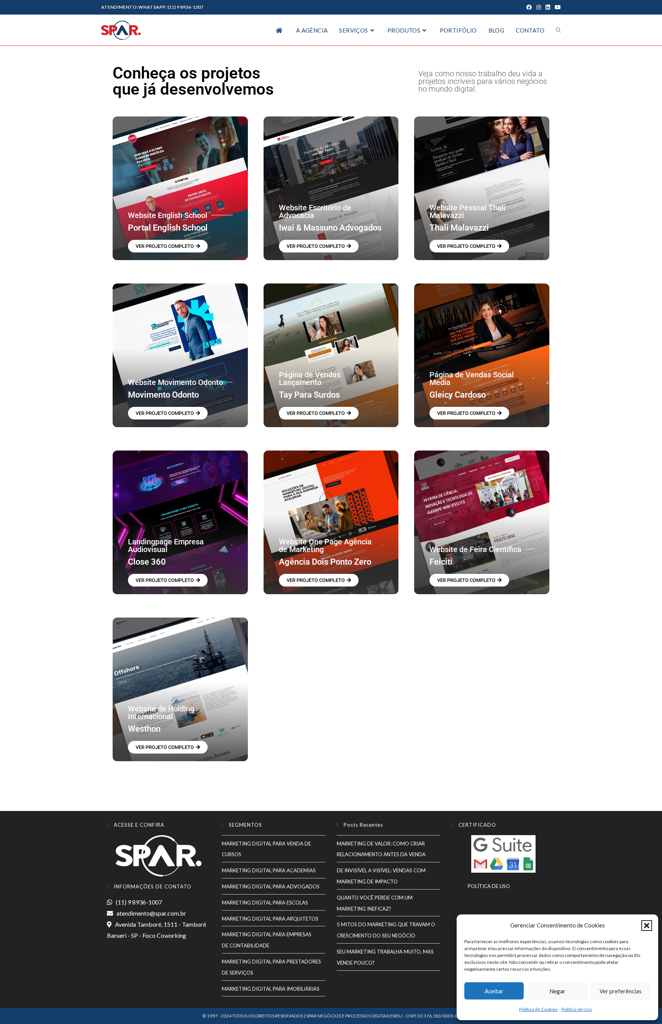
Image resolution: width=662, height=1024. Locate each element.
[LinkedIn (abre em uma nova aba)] (547, 7)
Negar (557, 991)
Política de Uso (577, 1009)
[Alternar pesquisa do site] (558, 30)
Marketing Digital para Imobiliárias (271, 989)
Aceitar (494, 991)
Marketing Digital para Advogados (271, 886)
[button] (647, 925)
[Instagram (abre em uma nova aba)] (538, 7)
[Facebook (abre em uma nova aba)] (529, 7)
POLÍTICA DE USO (481, 886)
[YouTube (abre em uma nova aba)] (556, 7)
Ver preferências (621, 991)
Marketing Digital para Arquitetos (270, 919)
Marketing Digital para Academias (269, 870)
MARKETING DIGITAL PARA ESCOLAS (265, 902)
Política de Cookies (538, 1009)
